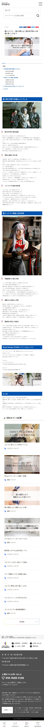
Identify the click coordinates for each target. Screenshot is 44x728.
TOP (3, 636)
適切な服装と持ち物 (9, 73)
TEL (4, 726)
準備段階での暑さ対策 (10, 79)
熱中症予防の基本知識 (10, 71)
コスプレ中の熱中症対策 (10, 75)
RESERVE (38, 726)
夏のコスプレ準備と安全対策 (11, 77)
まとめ (6, 88)
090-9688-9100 (15, 678)
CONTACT (15, 726)
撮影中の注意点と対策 (10, 81)
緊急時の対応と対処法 (10, 83)
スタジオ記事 (9, 636)
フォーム (11, 684)
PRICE (27, 726)
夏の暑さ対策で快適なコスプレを (12, 69)
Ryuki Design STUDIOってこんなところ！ (15, 86)
